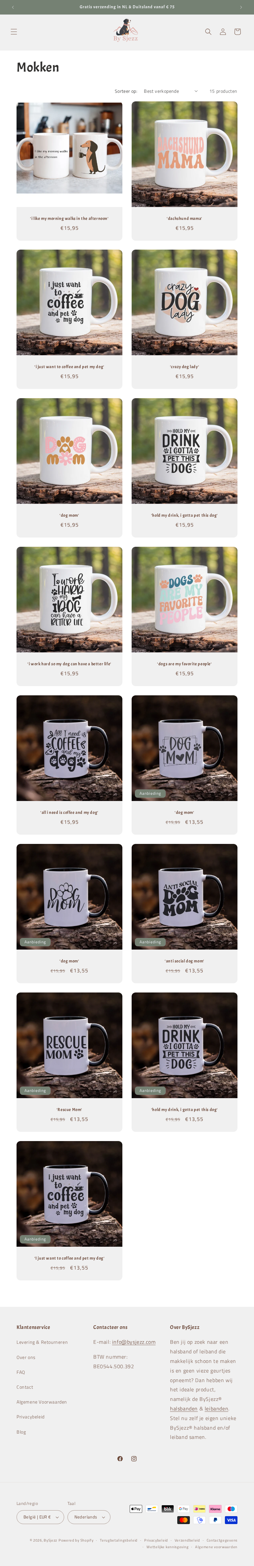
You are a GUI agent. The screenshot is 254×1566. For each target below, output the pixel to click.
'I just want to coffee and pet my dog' (69, 1258)
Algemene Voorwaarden (42, 1401)
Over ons (26, 1357)
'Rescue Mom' (69, 1109)
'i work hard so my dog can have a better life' (69, 664)
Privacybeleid (31, 1416)
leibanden (216, 1408)
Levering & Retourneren (42, 1342)
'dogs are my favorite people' (184, 664)
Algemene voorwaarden (216, 1546)
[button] (14, 31)
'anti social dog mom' (184, 961)
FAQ (21, 1372)
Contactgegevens (222, 1540)
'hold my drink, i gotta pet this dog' (184, 515)
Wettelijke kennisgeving (168, 1546)
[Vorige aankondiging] (13, 7)
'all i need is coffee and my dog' (69, 812)
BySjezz (50, 1540)
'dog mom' (69, 515)
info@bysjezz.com (134, 1342)
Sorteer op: (126, 90)
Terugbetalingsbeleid (119, 1540)
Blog (21, 1431)
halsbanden (184, 1408)
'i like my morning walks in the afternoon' (69, 218)
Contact (25, 1386)
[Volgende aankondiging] (241, 7)
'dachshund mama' (184, 218)
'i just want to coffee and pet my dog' (69, 366)
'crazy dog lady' (184, 366)
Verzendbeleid (187, 1540)
